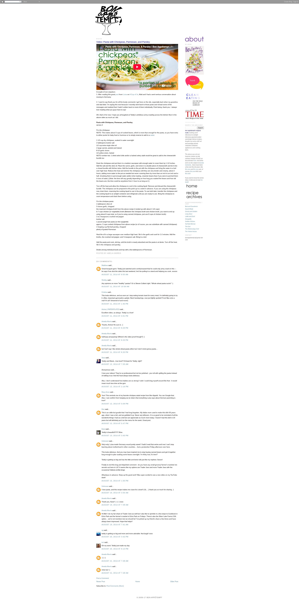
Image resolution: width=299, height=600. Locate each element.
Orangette (188, 219)
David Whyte (189, 209)
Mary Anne (106, 392)
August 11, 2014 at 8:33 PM (115, 352)
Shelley (104, 280)
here (194, 160)
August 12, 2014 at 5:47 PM (115, 423)
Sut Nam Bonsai (190, 224)
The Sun (187, 226)
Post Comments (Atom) (115, 586)
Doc (103, 409)
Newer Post (100, 581)
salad (152, 135)
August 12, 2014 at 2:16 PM (115, 386)
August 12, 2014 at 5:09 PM (115, 404)
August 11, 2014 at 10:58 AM (115, 286)
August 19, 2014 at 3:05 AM (115, 493)
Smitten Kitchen (190, 221)
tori (103, 542)
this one (187, 169)
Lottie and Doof (190, 216)
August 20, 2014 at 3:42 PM (115, 537)
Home (137, 581)
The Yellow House (191, 231)
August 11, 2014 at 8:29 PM (115, 328)
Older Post (174, 581)
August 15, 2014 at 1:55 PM (115, 481)
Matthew (105, 265)
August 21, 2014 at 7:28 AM (115, 561)
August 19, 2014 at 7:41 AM (115, 525)
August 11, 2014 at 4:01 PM (115, 316)
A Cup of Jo (134, 94)
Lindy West (188, 214)
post (117, 94)
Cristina (104, 292)
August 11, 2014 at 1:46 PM (115, 304)
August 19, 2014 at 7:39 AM (115, 505)
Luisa (125, 94)
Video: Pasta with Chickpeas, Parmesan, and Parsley (123, 42)
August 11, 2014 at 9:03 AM (115, 274)
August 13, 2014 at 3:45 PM (115, 435)
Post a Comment (102, 578)
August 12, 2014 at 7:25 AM (115, 364)
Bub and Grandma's (191, 206)
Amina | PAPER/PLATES (110, 309)
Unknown (105, 441)
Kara (103, 429)
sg (102, 530)
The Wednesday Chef (192, 229)
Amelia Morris (107, 321)
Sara (104, 358)
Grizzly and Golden (191, 211)
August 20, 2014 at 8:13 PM (115, 549)
